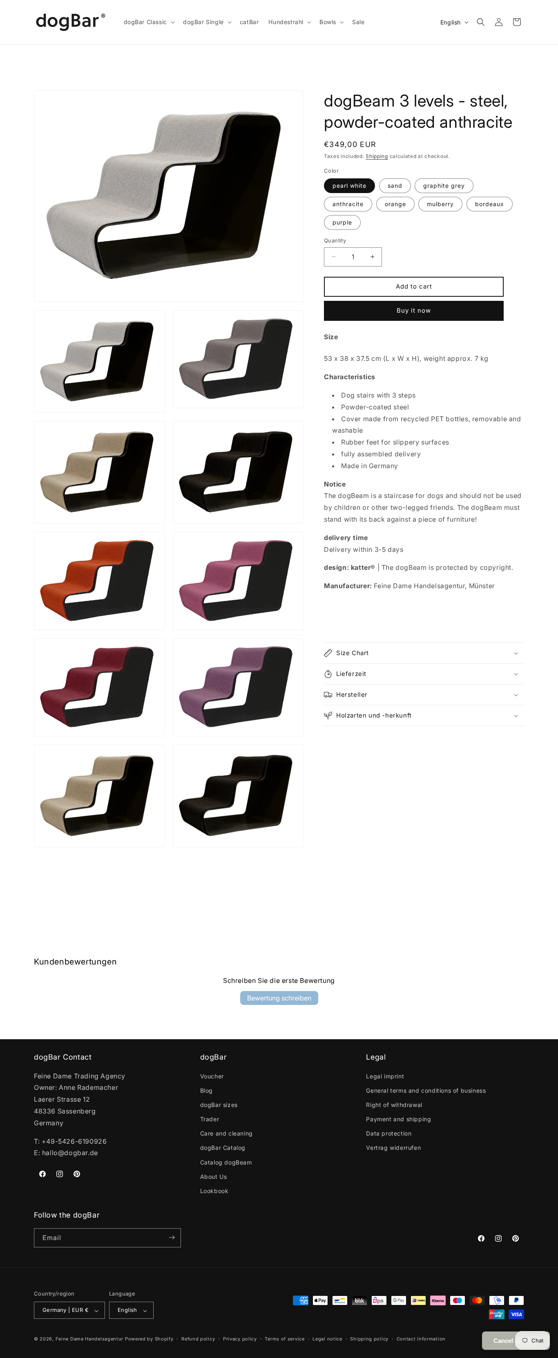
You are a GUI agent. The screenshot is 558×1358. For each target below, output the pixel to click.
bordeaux (489, 203)
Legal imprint (385, 1075)
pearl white (349, 185)
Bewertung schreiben (279, 998)
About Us (213, 1176)
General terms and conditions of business (426, 1090)
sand (395, 185)
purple (342, 222)
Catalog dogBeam (226, 1161)
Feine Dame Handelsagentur (90, 1339)
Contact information (421, 1339)
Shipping (377, 156)
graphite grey (444, 185)
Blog (206, 1090)
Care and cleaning (226, 1133)
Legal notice (327, 1339)
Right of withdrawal (394, 1104)
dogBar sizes (219, 1104)
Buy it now (414, 310)
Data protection (388, 1133)
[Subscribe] (172, 1237)
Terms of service (284, 1339)
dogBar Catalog (223, 1147)
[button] (148, 22)
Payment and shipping (398, 1119)
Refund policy (198, 1339)
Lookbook (214, 1190)
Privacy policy (240, 1339)
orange (395, 203)
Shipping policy (369, 1339)
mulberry (440, 203)
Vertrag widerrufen (393, 1147)
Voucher (212, 1075)
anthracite (348, 203)
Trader (209, 1119)
